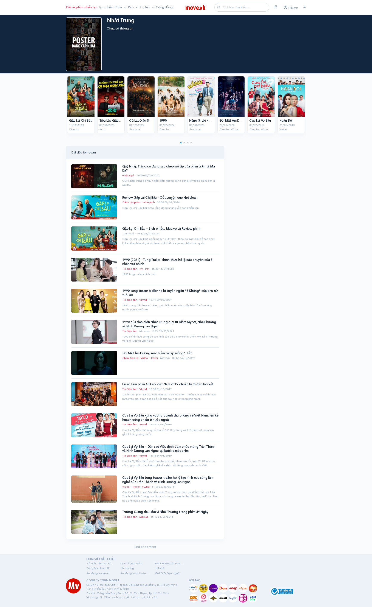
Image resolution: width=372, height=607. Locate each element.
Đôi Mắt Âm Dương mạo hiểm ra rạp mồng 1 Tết (157, 353)
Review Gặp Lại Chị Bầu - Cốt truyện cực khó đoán (160, 197)
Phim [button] (119, 7)
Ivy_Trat (144, 269)
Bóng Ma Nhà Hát (97, 568)
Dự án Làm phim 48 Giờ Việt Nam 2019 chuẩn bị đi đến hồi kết (168, 384)
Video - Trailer (149, 358)
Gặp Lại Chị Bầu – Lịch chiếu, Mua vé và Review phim (161, 228)
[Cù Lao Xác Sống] (141, 96)
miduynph (128, 175)
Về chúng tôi (94, 597)
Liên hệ (145, 597)
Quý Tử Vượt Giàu (131, 563)
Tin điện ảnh (129, 269)
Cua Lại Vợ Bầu (260, 120)
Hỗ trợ (135, 597)
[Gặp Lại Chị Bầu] (81, 96)
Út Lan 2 (159, 568)
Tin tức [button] (145, 7)
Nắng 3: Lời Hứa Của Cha (207, 120)
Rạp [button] (131, 7)
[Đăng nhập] (304, 7)
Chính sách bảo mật (116, 597)
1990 (163, 120)
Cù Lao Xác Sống (142, 120)
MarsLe (144, 517)
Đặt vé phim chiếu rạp (82, 7)
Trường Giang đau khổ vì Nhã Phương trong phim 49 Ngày (165, 512)
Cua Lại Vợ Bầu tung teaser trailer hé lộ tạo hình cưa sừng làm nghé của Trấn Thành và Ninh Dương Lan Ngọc (167, 479)
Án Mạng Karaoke (97, 573)
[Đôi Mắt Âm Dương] (231, 96)
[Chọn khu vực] (276, 7)
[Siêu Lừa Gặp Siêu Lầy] (111, 96)
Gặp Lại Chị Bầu (80, 120)
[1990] (171, 96)
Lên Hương (127, 568)
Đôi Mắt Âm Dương (233, 120)
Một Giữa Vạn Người (167, 573)
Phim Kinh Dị (130, 358)
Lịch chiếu (106, 7)
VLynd (143, 300)
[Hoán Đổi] (291, 96)
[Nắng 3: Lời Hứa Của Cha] (201, 96)
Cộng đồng (164, 7)
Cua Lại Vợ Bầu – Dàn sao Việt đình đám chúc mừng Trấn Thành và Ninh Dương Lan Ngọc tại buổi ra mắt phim (168, 448)
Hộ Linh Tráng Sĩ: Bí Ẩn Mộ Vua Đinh (100, 563)
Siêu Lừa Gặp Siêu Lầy (115, 120)
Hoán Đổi (286, 120)
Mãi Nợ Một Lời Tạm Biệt (169, 563)
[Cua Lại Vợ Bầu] (261, 96)
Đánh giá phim (131, 202)
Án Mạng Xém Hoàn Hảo (134, 573)
